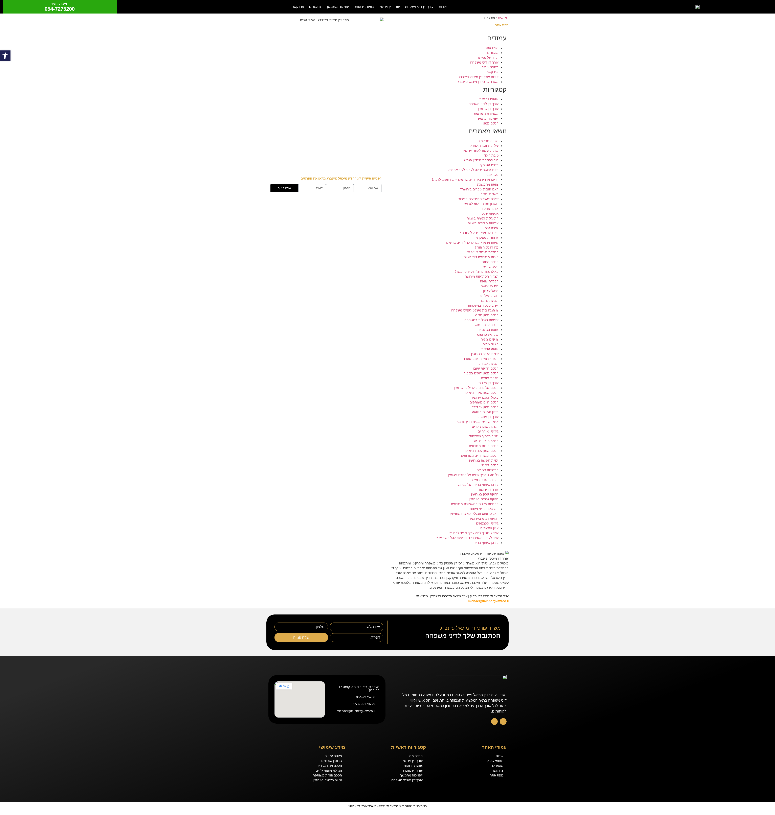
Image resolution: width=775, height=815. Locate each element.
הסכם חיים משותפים (484, 402)
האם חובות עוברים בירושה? (479, 189)
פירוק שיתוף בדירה (485, 543)
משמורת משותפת (486, 114)
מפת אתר (492, 48)
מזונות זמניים (490, 378)
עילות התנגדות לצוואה (483, 146)
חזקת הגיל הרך (488, 296)
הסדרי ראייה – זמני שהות (481, 359)
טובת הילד (491, 155)
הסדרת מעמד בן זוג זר (483, 252)
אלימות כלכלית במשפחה (481, 320)
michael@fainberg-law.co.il (488, 601)
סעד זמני (492, 175)
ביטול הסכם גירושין (485, 397)
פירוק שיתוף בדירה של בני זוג (478, 485)
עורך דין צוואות (488, 417)
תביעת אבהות (489, 364)
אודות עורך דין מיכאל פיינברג (479, 77)
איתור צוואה (490, 209)
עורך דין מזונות (489, 383)
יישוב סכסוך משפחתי (484, 436)
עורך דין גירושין (389, 7)
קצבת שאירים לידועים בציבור (478, 199)
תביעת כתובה (489, 301)
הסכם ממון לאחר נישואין (482, 393)
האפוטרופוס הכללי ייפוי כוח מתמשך (474, 514)
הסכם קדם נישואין (486, 325)
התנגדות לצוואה (488, 470)
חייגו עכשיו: (59, 4)
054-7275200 (60, 9)
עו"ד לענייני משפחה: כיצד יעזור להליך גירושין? (467, 538)
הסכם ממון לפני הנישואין (482, 451)
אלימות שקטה (489, 213)
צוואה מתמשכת (488, 184)
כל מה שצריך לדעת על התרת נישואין (473, 475)
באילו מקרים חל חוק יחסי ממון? (477, 272)
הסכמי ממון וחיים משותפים (480, 455)
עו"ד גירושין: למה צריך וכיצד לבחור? (474, 533)
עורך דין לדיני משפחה (484, 104)
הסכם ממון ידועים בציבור (481, 373)
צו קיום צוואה (490, 339)
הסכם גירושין (490, 465)
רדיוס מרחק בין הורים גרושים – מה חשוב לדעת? (465, 180)
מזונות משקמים (488, 141)
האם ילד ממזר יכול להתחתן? (479, 233)
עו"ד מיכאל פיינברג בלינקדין (448, 596)
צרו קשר (298, 7)
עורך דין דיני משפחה (419, 7)
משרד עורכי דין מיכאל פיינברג (478, 82)
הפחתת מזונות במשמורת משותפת (475, 504)
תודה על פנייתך (488, 57)
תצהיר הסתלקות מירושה (482, 276)
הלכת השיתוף (489, 165)
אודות (443, 7)
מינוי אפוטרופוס (488, 334)
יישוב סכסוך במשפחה (483, 305)
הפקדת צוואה (489, 281)
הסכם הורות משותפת (484, 446)
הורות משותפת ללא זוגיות (481, 257)
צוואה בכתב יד (489, 330)
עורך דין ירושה (489, 489)
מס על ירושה (490, 286)
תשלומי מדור (490, 194)
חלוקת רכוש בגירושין (484, 518)
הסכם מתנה (490, 262)
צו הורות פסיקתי (487, 238)
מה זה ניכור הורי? (487, 247)
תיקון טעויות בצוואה (485, 412)
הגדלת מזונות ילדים (485, 426)
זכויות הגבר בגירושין (485, 354)
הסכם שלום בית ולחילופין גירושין (476, 388)
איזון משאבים (489, 528)
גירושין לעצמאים (487, 523)
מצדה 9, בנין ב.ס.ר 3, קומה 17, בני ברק (358, 688)
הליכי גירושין (490, 267)
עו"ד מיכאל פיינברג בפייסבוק (489, 596)
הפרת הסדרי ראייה (485, 480)
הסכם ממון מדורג (486, 315)
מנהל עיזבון (491, 291)
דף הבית (503, 17)
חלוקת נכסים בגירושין (484, 499)
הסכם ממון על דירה (485, 407)
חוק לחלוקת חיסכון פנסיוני (481, 160)
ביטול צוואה (491, 344)
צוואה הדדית (490, 349)
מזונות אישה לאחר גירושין (481, 150)
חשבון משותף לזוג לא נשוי (481, 204)
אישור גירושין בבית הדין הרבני (478, 422)
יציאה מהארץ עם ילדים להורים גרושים (472, 242)
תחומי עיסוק (490, 67)
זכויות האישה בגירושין (484, 460)
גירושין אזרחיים (488, 431)
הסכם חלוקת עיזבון (485, 368)
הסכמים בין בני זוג (486, 441)
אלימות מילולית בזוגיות (483, 223)
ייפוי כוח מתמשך (338, 7)
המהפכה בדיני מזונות (484, 509)
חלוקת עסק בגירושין (485, 494)
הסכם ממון (491, 123)
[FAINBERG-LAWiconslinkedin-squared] (494, 721)
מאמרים (315, 7)
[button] (5, 55)
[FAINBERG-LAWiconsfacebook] (503, 721)
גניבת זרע (492, 228)
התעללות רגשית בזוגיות (483, 218)
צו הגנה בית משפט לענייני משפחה (475, 310)
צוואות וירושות (364, 7)
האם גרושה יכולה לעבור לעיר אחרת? (473, 170)
